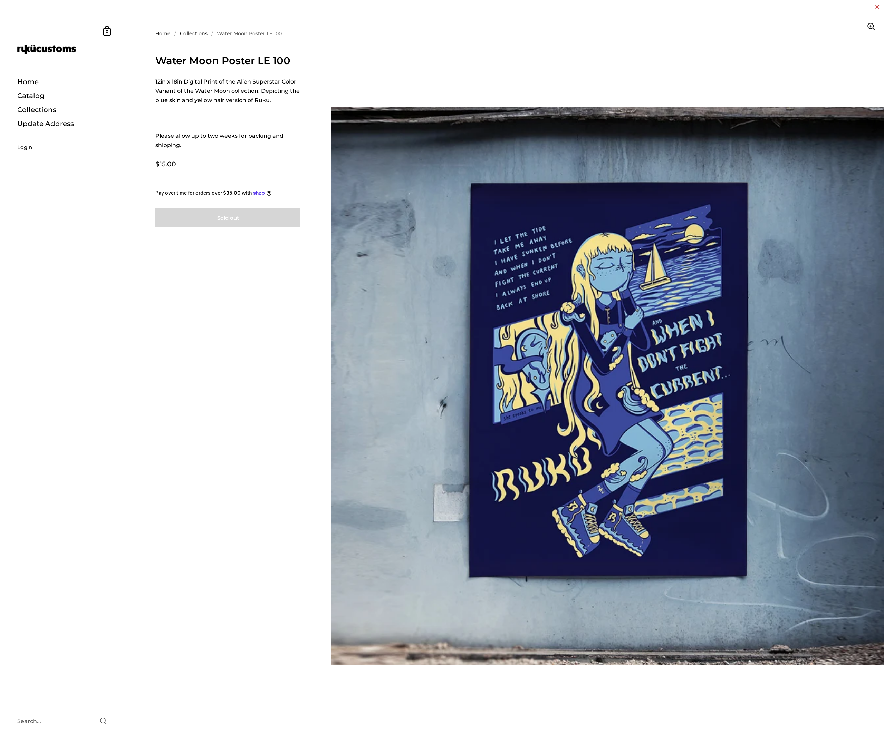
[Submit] (103, 721)
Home (163, 33)
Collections (194, 33)
